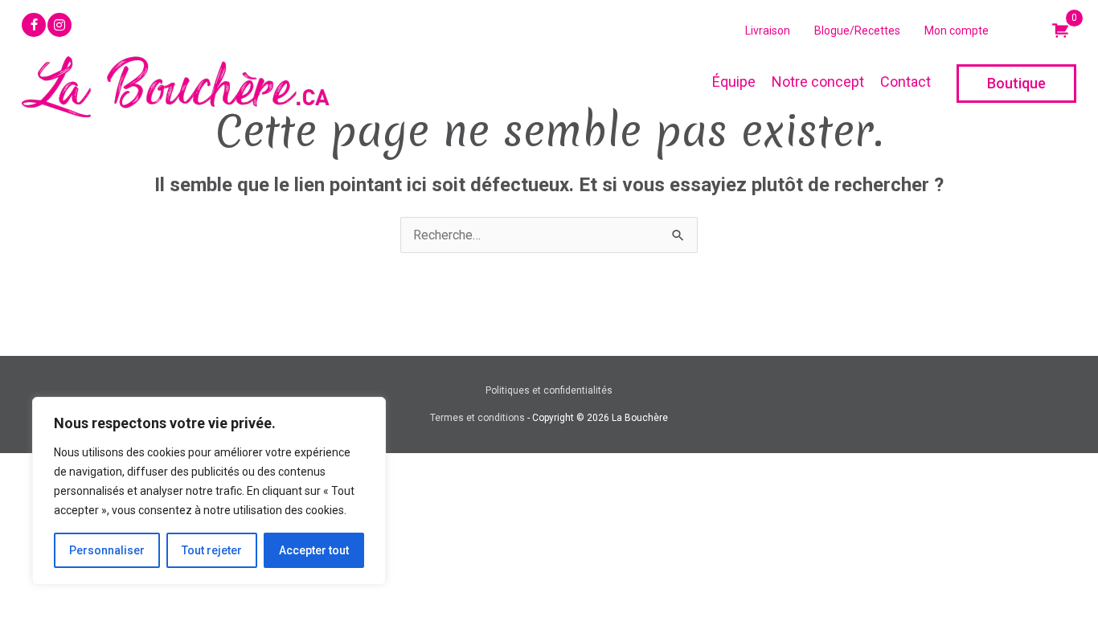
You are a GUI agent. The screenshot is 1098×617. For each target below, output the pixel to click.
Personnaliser (107, 550)
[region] (209, 491)
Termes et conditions (477, 417)
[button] (34, 25)
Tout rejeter (212, 550)
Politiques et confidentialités (549, 390)
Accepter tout (314, 550)
